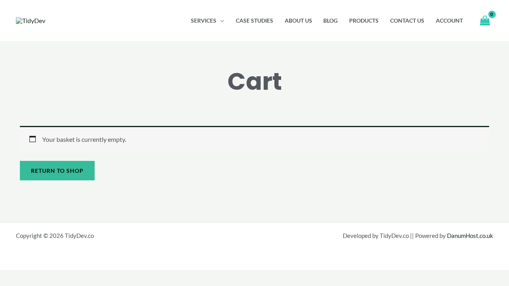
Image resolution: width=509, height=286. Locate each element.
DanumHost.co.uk (470, 235)
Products (364, 20)
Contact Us (407, 20)
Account (449, 20)
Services (203, 20)
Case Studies (254, 20)
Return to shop (57, 170)
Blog (330, 20)
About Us (298, 20)
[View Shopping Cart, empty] (484, 20)
